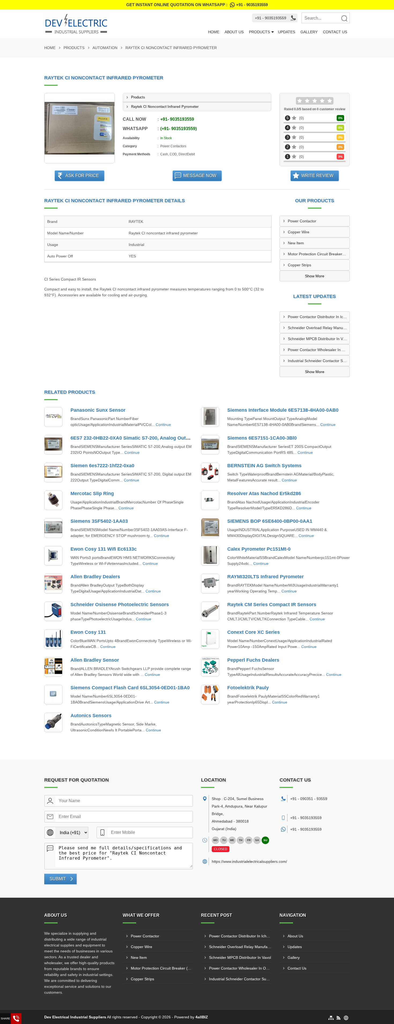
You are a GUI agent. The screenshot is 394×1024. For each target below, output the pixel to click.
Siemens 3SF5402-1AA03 (99, 521)
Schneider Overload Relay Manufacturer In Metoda (319, 328)
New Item (296, 243)
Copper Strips (299, 265)
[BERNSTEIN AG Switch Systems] (210, 472)
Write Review (317, 175)
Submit (58, 878)
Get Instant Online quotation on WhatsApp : (197, 4)
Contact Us (335, 32)
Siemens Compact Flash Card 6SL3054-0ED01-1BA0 (130, 687)
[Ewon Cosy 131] (53, 639)
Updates (286, 32)
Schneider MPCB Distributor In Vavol (319, 339)
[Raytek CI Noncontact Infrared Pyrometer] (79, 128)
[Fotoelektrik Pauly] (210, 694)
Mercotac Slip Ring (92, 493)
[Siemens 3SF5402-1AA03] (53, 528)
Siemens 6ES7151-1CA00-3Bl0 (262, 438)
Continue (163, 424)
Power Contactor (302, 221)
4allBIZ (201, 1017)
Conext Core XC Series (253, 632)
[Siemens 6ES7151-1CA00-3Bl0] (210, 445)
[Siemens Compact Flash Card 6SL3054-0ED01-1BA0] (53, 694)
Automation (104, 48)
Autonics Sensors (90, 715)
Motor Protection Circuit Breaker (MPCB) (319, 254)
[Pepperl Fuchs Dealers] (210, 667)
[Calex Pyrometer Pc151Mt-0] (210, 556)
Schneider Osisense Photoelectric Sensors (119, 604)
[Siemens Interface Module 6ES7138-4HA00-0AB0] (210, 417)
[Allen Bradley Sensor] (53, 667)
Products (259, 32)
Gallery (309, 32)
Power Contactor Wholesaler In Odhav (319, 350)
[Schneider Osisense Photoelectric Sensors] (53, 611)
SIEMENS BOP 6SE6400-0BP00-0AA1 (269, 521)
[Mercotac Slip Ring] (53, 500)
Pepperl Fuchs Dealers (253, 660)
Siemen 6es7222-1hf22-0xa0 (102, 465)
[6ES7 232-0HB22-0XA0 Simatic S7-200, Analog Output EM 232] (53, 445)
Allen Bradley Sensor (94, 660)
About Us (234, 32)
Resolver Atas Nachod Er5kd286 (264, 493)
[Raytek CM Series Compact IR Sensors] (210, 611)
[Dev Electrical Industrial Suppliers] (124, 24)
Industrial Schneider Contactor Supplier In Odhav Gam (319, 361)
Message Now (199, 175)
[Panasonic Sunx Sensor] (53, 417)
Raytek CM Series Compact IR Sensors (271, 604)
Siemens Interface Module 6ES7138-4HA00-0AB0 (283, 410)
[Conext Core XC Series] (210, 639)
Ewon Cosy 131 (88, 632)
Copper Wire (298, 232)
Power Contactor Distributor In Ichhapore (319, 317)
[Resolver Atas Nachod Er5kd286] (210, 500)
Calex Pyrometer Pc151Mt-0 (259, 549)
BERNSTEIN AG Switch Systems (264, 465)
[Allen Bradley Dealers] (53, 583)
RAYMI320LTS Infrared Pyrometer (265, 576)
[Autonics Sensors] (53, 722)
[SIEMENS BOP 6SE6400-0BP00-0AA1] (210, 528)
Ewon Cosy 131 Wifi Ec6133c (103, 549)
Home (213, 32)
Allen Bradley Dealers (95, 576)
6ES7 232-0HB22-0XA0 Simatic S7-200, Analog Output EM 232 (140, 438)
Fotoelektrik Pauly (248, 687)
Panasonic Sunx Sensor (97, 410)
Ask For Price (82, 175)
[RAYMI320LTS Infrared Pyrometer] (210, 583)
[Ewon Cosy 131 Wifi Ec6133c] (53, 556)
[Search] (344, 18)
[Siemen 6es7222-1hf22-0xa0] (53, 472)
